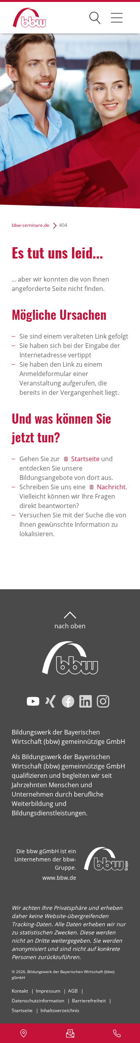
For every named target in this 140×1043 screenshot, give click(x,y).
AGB (73, 991)
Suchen (95, 16)
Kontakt (20, 991)
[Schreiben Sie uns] (70, 1033)
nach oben (70, 626)
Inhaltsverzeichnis (59, 1010)
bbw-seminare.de (30, 225)
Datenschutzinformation (38, 1000)
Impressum (48, 991)
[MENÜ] (116, 17)
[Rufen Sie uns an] (116, 1033)
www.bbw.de (59, 877)
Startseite (85, 459)
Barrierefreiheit (89, 1000)
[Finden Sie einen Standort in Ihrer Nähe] (23, 1033)
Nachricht (111, 487)
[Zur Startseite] (23, 18)
